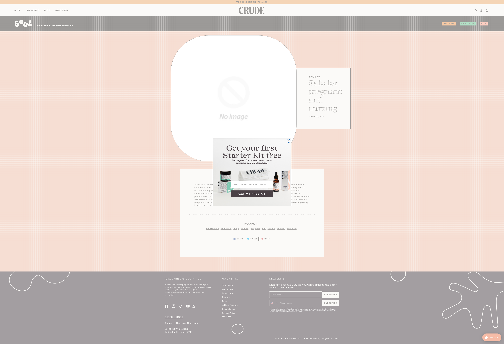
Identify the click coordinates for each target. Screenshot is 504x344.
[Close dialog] (288, 141)
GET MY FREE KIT (252, 193)
